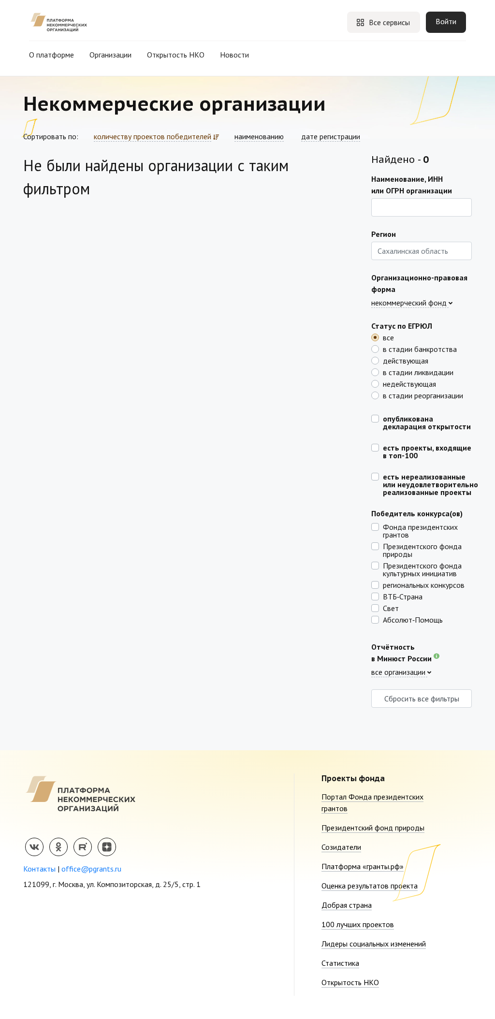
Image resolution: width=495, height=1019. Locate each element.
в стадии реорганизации (423, 395)
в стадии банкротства (420, 348)
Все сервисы (389, 22)
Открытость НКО (175, 54)
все (388, 337)
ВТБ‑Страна (402, 596)
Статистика (340, 963)
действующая (405, 360)
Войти (446, 21)
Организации (110, 54)
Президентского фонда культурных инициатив (422, 569)
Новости (234, 54)
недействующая (409, 383)
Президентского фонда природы (422, 549)
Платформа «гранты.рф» (362, 866)
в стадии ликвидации (418, 371)
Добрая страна (346, 905)
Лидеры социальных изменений (373, 943)
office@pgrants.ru (91, 868)
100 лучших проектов (357, 924)
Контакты (39, 868)
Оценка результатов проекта (369, 885)
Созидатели (341, 847)
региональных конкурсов (424, 584)
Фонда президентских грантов (420, 530)
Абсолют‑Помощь (413, 619)
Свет (391, 607)
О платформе (51, 54)
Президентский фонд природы (372, 827)
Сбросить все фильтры (421, 698)
